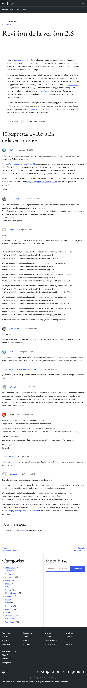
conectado (24, 530)
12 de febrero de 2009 (25, 414)
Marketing (9, 596)
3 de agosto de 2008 (25, 150)
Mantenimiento (11, 593)
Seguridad (9, 609)
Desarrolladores (51, 640)
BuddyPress (8, 663)
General (8, 590)
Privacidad (6, 644)
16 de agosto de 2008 (27, 387)
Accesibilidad (10, 567)
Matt (5, 655)
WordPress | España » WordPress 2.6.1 (21, 369)
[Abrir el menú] (83, 3)
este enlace (43, 91)
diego (12, 230)
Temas (26, 637)
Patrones (26, 644)
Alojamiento (6, 640)
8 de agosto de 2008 (29, 329)
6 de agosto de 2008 (32, 199)
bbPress (6, 659)
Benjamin (13, 474)
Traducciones (10, 615)
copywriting (9, 580)
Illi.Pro (12, 150)
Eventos (69, 637)
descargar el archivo (36, 109)
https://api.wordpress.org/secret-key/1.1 (41, 182)
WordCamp (9, 619)
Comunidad (9, 577)
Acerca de (6, 633)
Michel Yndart (15, 199)
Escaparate (27, 633)
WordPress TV (11, 622)
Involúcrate (70, 633)
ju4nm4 (13, 387)
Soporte (48, 637)
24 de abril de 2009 (29, 456)
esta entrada (73, 84)
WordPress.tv (51, 644)
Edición (8, 583)
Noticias (5, 10)
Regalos (70, 644)
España (10, 672)
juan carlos (14, 329)
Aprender (48, 633)
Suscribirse (77, 569)
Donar (69, 640)
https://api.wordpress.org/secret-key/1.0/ (20, 164)
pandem (8, 24)
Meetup (8, 599)
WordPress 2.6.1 (12, 456)
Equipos (8, 587)
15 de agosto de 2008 (49, 369)
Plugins (8, 603)
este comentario (21, 60)
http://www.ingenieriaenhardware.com (24, 511)
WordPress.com (9, 651)
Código (8, 574)
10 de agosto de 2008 (26, 352)
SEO (7, 612)
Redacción (9, 606)
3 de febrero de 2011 (28, 474)
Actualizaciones (11, 571)
